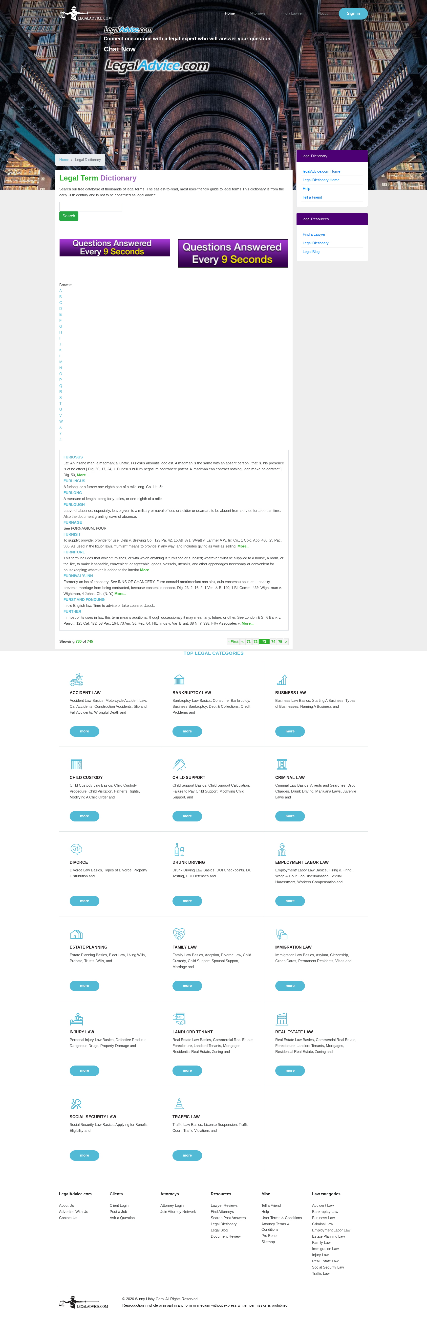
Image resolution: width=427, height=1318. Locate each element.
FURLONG (73, 493)
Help (306, 188)
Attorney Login (172, 1205)
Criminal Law (322, 1224)
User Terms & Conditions (281, 1218)
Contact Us (68, 1218)
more (84, 731)
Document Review (226, 1236)
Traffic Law (321, 1273)
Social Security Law (328, 1267)
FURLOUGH (74, 504)
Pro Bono (269, 1235)
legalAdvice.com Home (321, 171)
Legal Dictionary (316, 243)
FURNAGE (73, 522)
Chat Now (120, 49)
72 (255, 641)
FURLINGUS (74, 481)
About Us (66, 1205)
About (323, 13)
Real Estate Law (325, 1261)
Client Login (119, 1205)
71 (249, 641)
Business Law (323, 1218)
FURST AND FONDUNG (84, 599)
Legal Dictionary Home (321, 180)
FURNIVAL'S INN (78, 576)
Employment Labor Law (331, 1230)
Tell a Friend (312, 197)
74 (273, 641)
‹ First (233, 641)
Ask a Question (122, 1218)
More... (82, 475)
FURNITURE (74, 552)
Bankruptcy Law (325, 1211)
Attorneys (258, 13)
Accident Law (323, 1205)
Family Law (321, 1242)
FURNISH (72, 534)
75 (280, 641)
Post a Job (118, 1211)
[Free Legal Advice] (157, 66)
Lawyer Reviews (224, 1205)
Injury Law (320, 1255)
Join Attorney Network (178, 1211)
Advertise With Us (73, 1211)
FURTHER (72, 611)
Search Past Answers (228, 1218)
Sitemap (268, 1242)
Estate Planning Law (328, 1236)
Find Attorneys (222, 1211)
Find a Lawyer (291, 13)
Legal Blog (311, 252)
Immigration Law (325, 1249)
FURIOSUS (73, 457)
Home (230, 13)
